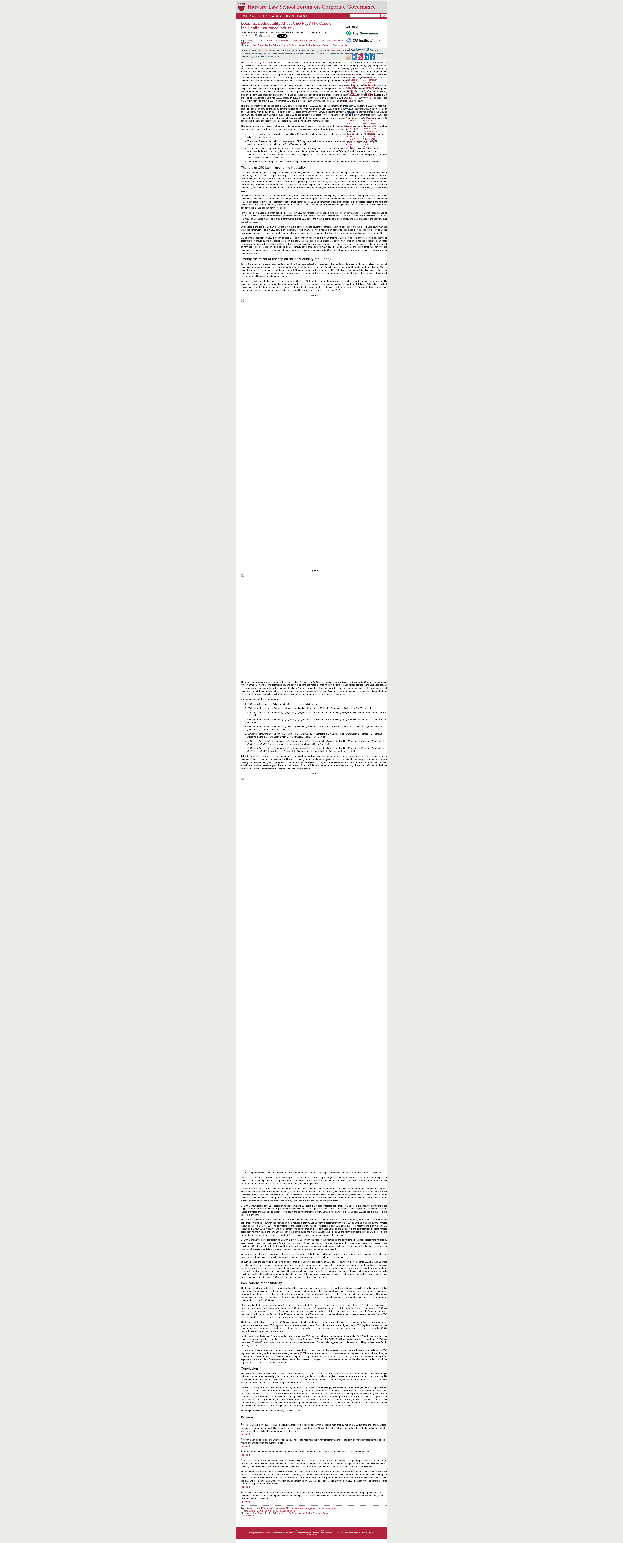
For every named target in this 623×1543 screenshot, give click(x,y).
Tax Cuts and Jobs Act (275, 1511)
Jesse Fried (351, 90)
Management (310, 40)
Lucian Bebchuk (353, 75)
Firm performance (294, 40)
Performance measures (252, 1511)
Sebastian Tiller (370, 139)
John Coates (351, 80)
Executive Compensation (273, 40)
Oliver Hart (350, 93)
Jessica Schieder (273, 45)
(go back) (245, 1434)
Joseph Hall (368, 121)
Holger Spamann (370, 88)
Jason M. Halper (370, 123)
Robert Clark (351, 77)
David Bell (350, 121)
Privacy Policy (311, 1535)
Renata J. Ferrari (353, 142)
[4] (316, 1317)
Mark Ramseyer (370, 80)
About (253, 16)
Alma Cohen (351, 82)
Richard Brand (352, 129)
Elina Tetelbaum (370, 136)
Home (245, 16)
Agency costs (253, 40)
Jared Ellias (351, 85)
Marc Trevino (368, 142)
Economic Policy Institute (335, 45)
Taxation (245, 43)
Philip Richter (369, 134)
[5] (301, 1353)
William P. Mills (369, 126)
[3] (386, 685)
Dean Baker (258, 45)
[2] (355, 287)
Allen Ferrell (351, 88)
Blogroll (301, 16)
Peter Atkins (351, 118)
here (264, 126)
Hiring (290, 16)
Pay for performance (326, 40)
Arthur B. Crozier (353, 139)
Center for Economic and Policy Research (302, 45)
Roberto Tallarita (370, 96)
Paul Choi (350, 134)
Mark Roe (367, 82)
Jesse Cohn (351, 136)
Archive (264, 16)
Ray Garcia (368, 118)
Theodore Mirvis (370, 131)
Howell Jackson (353, 96)
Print (264, 36)
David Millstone (369, 129)
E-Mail (272, 36)
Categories (277, 16)
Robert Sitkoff (369, 85)
